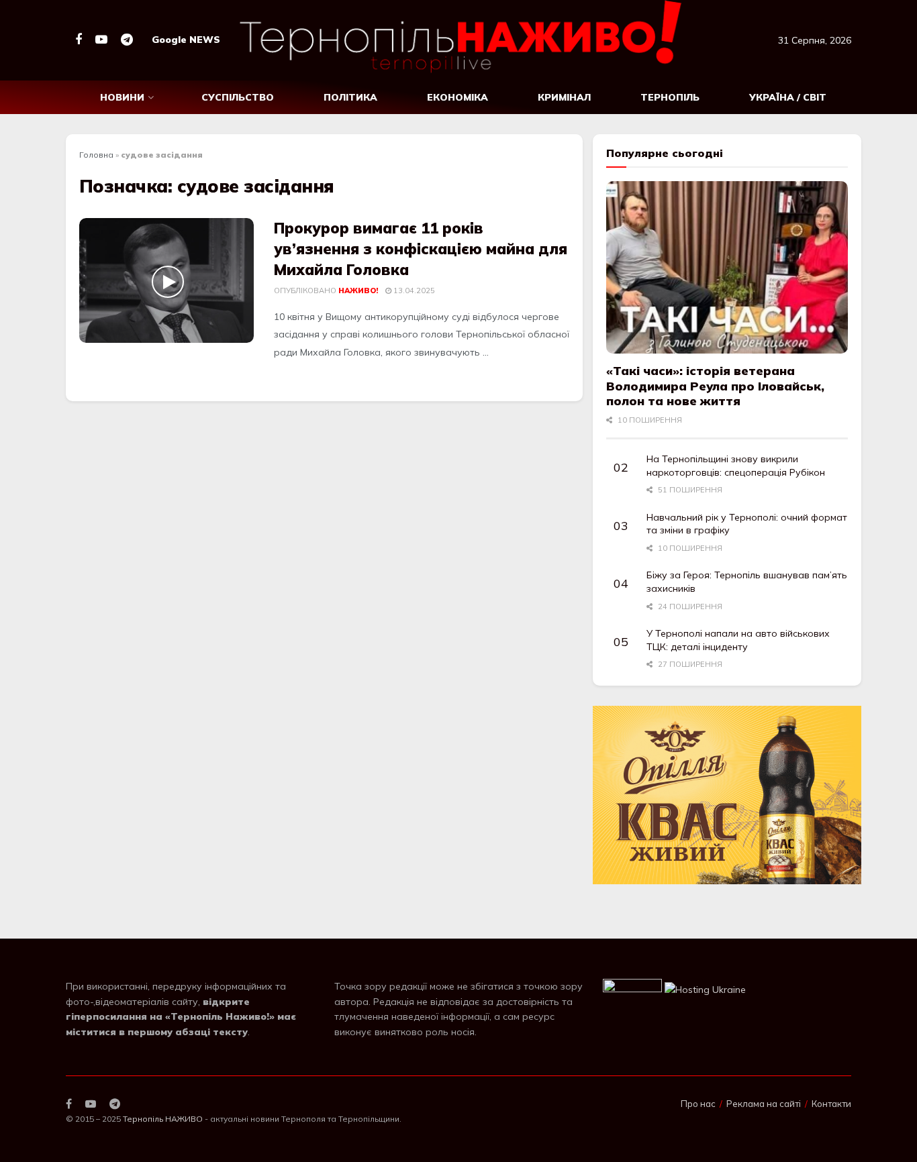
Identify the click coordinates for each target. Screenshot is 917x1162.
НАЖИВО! (358, 290)
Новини (122, 97)
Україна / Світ (787, 97)
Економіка (457, 97)
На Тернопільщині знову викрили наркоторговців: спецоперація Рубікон (735, 465)
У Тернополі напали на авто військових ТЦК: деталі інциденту (738, 640)
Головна (96, 155)
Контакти (831, 1103)
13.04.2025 (413, 290)
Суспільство (237, 97)
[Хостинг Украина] (705, 988)
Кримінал (564, 97)
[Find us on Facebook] (78, 40)
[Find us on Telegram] (127, 40)
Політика (350, 97)
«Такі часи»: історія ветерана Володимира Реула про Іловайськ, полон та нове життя (715, 386)
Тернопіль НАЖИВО (163, 1119)
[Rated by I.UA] (632, 988)
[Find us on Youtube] (101, 40)
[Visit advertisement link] (727, 795)
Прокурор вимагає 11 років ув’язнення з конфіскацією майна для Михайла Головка (420, 249)
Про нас (698, 1103)
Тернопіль (669, 97)
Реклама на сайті (763, 1103)
